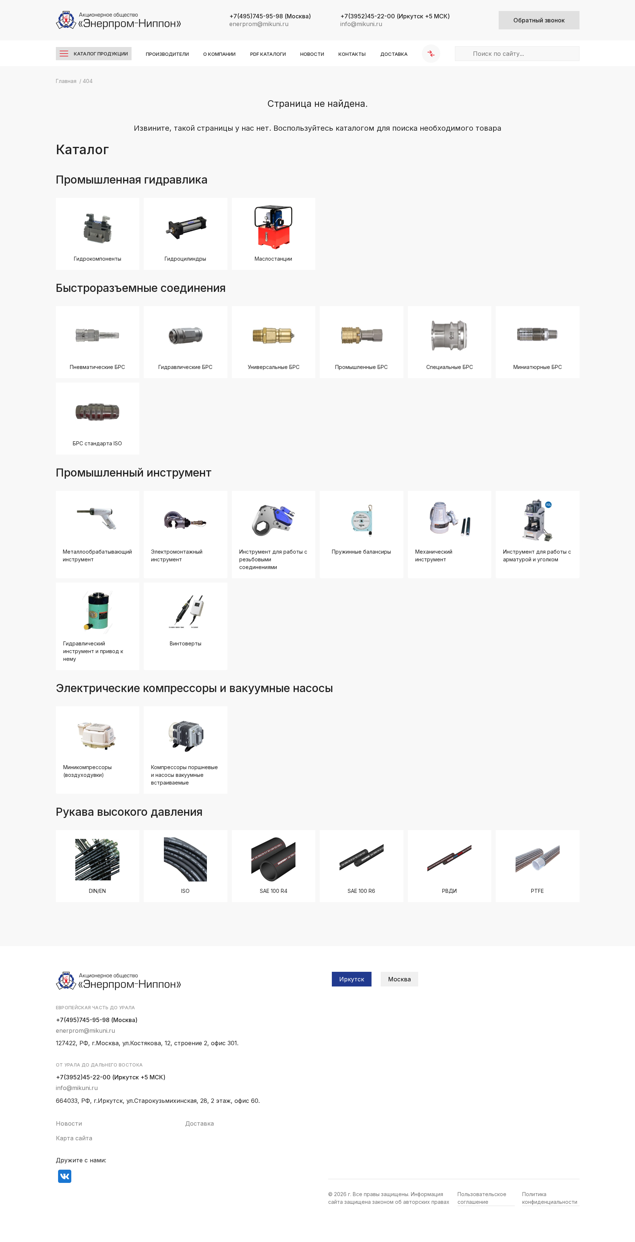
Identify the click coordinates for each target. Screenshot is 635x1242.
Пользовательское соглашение (482, 1198)
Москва (399, 979)
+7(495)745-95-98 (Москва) (96, 1020)
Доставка (394, 54)
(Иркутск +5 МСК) (395, 16)
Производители (167, 54)
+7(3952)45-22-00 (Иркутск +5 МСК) (110, 1077)
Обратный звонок (539, 20)
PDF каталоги (268, 54)
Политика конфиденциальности (549, 1198)
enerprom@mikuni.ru (258, 24)
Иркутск (351, 979)
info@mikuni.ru (361, 24)
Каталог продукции (101, 54)
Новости (312, 54)
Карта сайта (74, 1138)
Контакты (352, 54)
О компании (219, 54)
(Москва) (270, 16)
